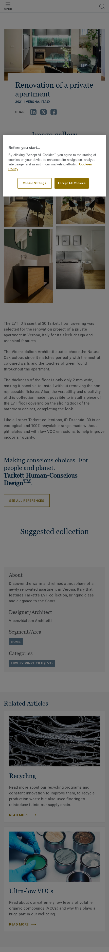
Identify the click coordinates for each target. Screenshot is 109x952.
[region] (54, 165)
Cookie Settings (34, 183)
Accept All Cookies (71, 183)
